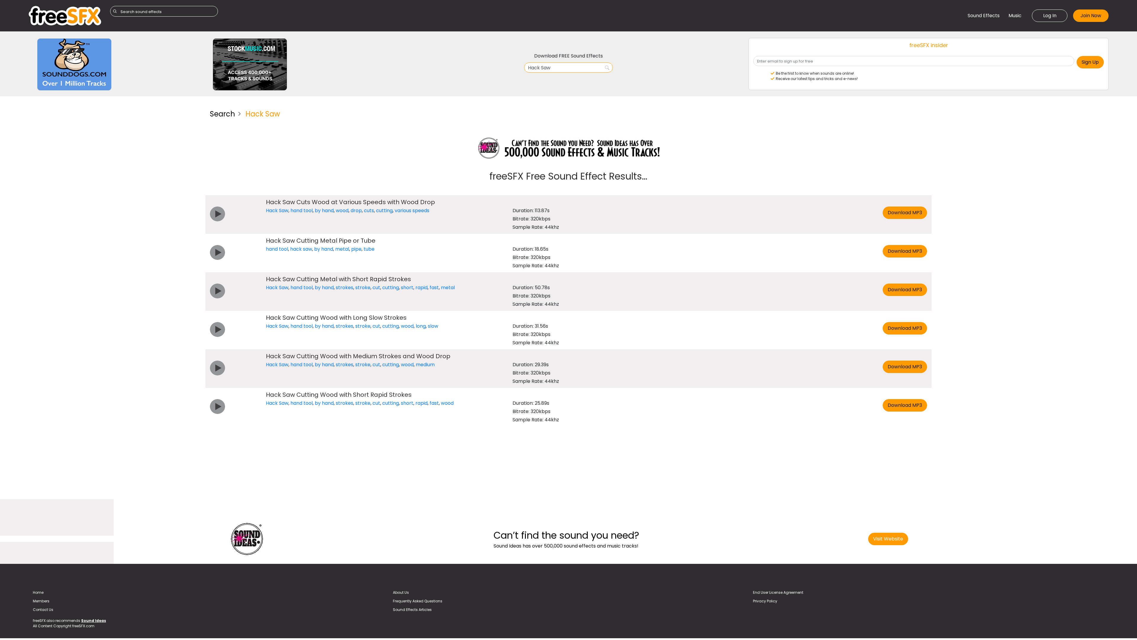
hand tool (301, 210)
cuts (369, 210)
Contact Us (43, 609)
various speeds (412, 210)
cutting (384, 210)
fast (434, 287)
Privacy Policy (765, 601)
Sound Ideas (93, 620)
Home (38, 592)
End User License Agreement (778, 592)
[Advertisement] (114, 146)
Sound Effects (984, 15)
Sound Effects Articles (412, 609)
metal (342, 249)
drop (356, 210)
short (407, 287)
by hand (324, 210)
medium (425, 364)
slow (433, 326)
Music (1015, 15)
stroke (362, 287)
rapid (421, 287)
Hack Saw (277, 210)
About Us (401, 592)
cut (376, 287)
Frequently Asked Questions (417, 601)
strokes (344, 287)
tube (369, 249)
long (421, 326)
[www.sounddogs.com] (74, 64)
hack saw (301, 249)
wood (342, 210)
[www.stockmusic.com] (250, 64)
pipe (356, 249)
